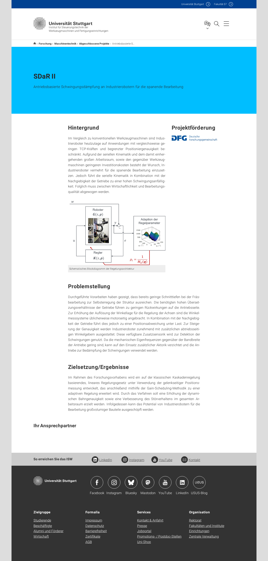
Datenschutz (94, 525)
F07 (220, 4)
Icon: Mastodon (148, 482)
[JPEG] (194, 138)
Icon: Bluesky (131, 482)
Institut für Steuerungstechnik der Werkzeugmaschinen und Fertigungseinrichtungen (35, 43)
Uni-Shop (144, 541)
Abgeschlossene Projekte (94, 43)
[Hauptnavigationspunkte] (226, 23)
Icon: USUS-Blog (199, 482)
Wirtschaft (41, 536)
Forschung (45, 43)
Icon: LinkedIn (182, 482)
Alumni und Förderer (48, 531)
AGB (88, 541)
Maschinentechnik (65, 43)
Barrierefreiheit (96, 531)
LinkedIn (105, 460)
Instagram (136, 460)
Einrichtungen (199, 531)
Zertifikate (92, 536)
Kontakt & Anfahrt (150, 520)
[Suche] (216, 23)
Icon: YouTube (165, 482)
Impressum (93, 520)
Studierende (42, 520)
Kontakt (194, 460)
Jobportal (144, 531)
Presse (142, 525)
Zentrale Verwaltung (204, 536)
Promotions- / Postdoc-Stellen (159, 536)
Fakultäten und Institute (206, 525)
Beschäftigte (43, 525)
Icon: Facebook (97, 482)
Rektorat (195, 520)
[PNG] (116, 231)
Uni (192, 4)
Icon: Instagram (114, 482)
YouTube (165, 460)
